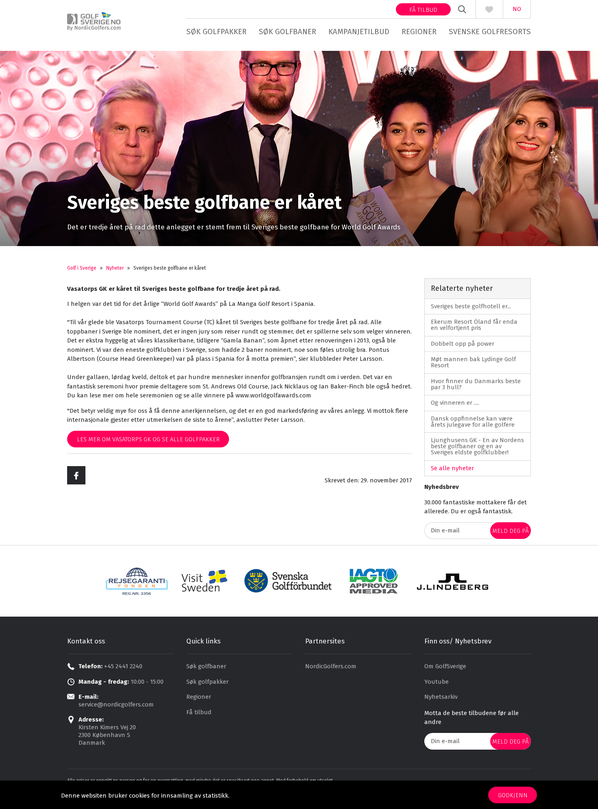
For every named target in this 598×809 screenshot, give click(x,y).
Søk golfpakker (216, 31)
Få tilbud (423, 9)
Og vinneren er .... (455, 402)
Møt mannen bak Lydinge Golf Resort (473, 362)
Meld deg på (510, 530)
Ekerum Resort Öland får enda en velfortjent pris (474, 324)
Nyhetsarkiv (441, 696)
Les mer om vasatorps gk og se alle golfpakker (148, 439)
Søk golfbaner (287, 31)
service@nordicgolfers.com (116, 704)
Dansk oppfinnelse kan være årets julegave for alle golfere (473, 421)
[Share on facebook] (76, 475)
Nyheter (115, 268)
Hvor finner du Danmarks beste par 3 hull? (476, 384)
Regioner (419, 31)
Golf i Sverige (81, 268)
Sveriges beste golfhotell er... (471, 306)
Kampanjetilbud (358, 31)
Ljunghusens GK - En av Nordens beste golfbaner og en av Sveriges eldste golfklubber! (477, 446)
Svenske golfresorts (490, 31)
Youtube (436, 681)
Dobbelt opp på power (462, 343)
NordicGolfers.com (330, 666)
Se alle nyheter (452, 468)
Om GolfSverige (445, 666)
